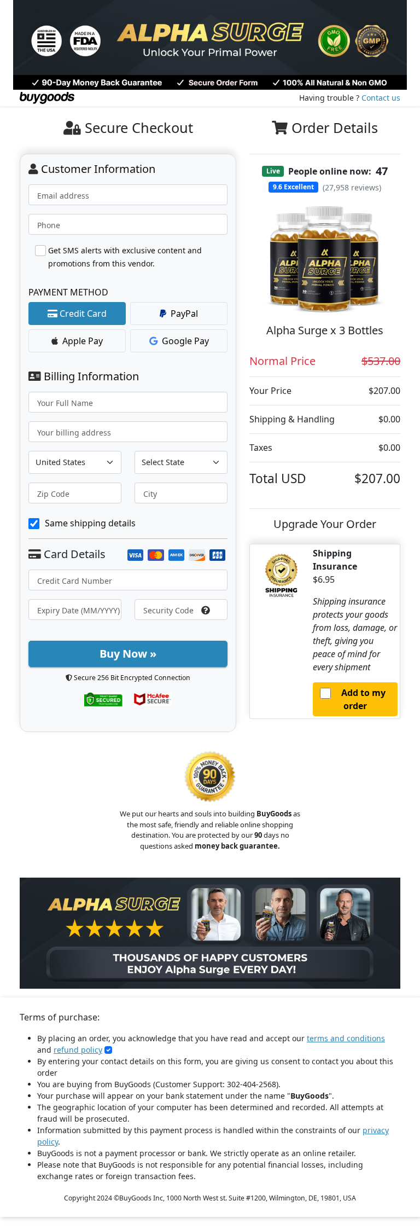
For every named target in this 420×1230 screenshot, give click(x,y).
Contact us (380, 97)
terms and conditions (346, 1038)
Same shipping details (90, 523)
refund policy (78, 1050)
